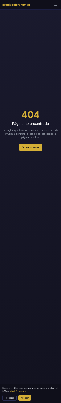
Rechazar (9, 397)
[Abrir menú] (56, 5)
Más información (18, 391)
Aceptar (25, 397)
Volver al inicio (30, 147)
